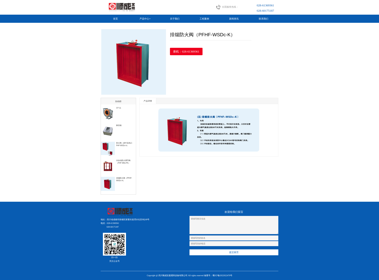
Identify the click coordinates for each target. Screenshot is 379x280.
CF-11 (118, 108)
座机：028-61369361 (186, 51)
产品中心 (144, 18)
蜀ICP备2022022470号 (222, 275)
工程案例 (204, 18)
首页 (115, 18)
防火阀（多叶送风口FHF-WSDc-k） (124, 144)
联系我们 (263, 18)
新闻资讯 (234, 18)
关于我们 (174, 18)
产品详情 (148, 101)
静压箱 (119, 125)
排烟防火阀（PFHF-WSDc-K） (124, 179)
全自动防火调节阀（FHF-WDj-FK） (123, 161)
